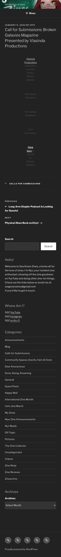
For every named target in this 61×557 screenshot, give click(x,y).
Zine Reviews (12, 472)
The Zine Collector (15, 445)
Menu (32, 13)
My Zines (10, 412)
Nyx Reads (11, 426)
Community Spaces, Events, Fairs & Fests (28, 359)
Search (9, 239)
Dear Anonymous (15, 366)
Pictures (10, 439)
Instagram (16, 316)
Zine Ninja (10, 465)
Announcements (14, 340)
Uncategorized (13, 452)
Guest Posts (12, 386)
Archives (10, 498)
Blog (7, 346)
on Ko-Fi (15, 320)
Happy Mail (11, 392)
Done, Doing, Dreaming (18, 373)
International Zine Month (19, 399)
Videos (9, 458)
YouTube (15, 312)
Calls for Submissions (25, 184)
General (9, 379)
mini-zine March (14, 406)
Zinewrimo (11, 478)
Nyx (32, 25)
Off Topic (10, 432)
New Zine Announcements (20, 419)
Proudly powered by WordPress (21, 549)
